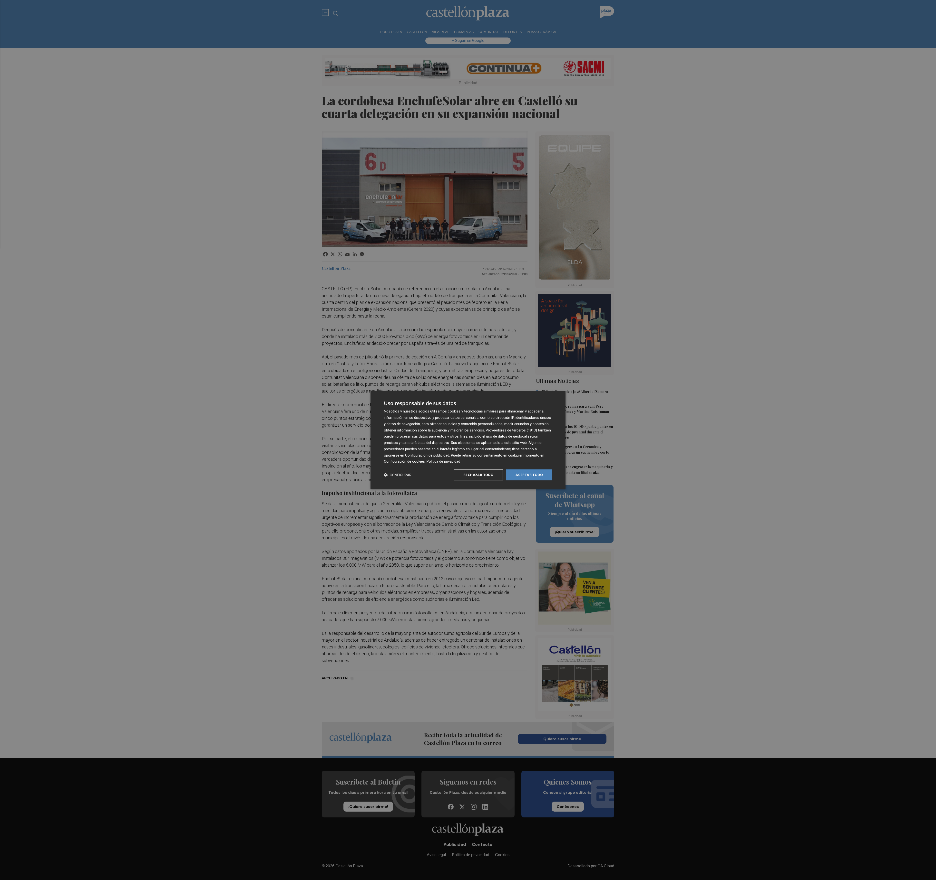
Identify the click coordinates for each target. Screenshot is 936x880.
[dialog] (468, 440)
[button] (397, 475)
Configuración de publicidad (427, 455)
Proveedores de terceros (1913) (511, 430)
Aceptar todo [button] (529, 474)
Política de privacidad (443, 461)
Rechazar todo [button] (478, 474)
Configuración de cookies (404, 461)
